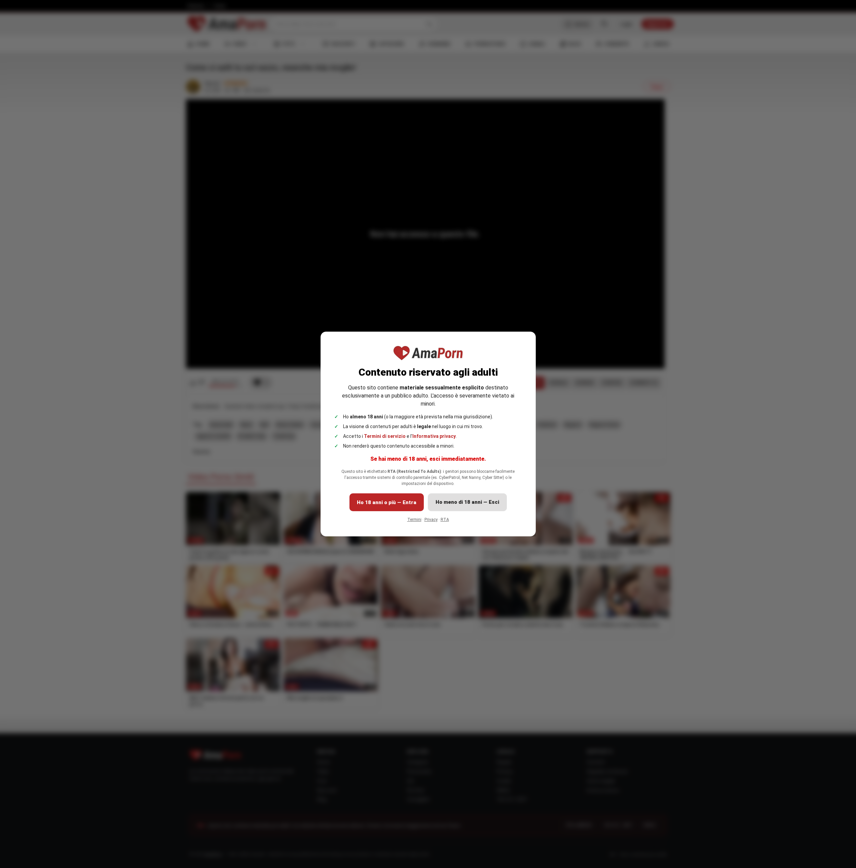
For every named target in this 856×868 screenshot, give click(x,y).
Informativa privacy (434, 436)
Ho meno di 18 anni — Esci (467, 502)
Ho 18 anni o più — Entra (386, 502)
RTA (445, 519)
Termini (414, 519)
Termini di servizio (385, 436)
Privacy (431, 519)
